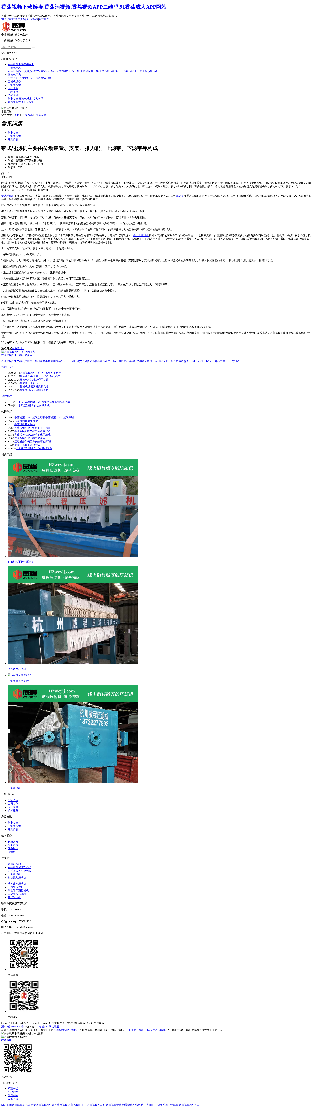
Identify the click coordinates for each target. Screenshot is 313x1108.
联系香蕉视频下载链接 (25, 19)
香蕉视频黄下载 (21, 1104)
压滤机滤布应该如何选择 (34, 390)
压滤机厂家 (14, 74)
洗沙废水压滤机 (111, 71)
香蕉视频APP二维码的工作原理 (32, 427)
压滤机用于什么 (29, 383)
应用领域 (35, 78)
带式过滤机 (7, 195)
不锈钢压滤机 (128, 71)
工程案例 (13, 91)
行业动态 (13, 98)
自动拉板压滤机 (17, 894)
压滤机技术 (25, 98)
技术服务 (46, 78)
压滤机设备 (14, 81)
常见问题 (38, 98)
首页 (17, 115)
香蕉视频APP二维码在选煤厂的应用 (40, 372)
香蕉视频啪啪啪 (77, 1104)
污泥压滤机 (75, 71)
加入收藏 (6, 19)
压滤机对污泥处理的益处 (34, 379)
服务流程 (13, 845)
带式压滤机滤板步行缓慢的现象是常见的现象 (44, 402)
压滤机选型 (14, 85)
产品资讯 (13, 95)
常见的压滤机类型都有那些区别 (34, 448)
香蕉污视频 (14, 71)
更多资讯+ (18, 348)
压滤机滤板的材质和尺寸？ (35, 386)
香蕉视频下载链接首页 (21, 64)
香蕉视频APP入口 (189, 1104)
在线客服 (6, 1040)
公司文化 (24, 78)
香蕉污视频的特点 (24, 424)
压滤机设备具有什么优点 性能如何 (40, 376)
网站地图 (44, 19)
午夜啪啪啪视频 (153, 1104)
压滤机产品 (14, 67)
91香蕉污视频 (59, 1104)
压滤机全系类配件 (18, 681)
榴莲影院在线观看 (132, 1104)
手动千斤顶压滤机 (147, 71)
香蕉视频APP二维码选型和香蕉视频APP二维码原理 (44, 417)
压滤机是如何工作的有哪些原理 (32, 441)
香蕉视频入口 (95, 1104)
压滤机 (180, 195)
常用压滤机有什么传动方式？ (35, 405)
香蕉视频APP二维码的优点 (29, 438)
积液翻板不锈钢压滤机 (21, 561)
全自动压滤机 (141, 235)
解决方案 (13, 841)
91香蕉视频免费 (112, 1104)
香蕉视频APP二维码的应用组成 (32, 434)
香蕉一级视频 (170, 1104)
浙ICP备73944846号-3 (13, 1026)
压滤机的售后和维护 (26, 421)
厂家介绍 (13, 78)
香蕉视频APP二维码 (33, 71)
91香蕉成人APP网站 (56, 71)
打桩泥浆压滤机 (92, 71)
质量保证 (13, 851)
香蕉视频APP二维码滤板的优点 (32, 431)
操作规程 (13, 88)
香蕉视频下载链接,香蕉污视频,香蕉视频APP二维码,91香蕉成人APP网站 (84, 7)
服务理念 (13, 848)
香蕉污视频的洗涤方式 (27, 445)
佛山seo (43, 1026)
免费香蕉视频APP (41, 1104)
